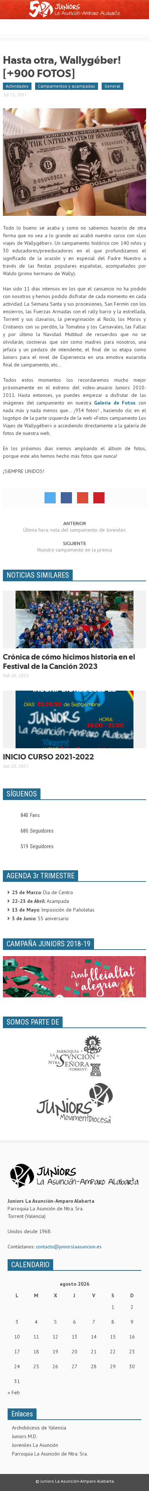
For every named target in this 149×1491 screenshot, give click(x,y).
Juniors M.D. (24, 1436)
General (112, 86)
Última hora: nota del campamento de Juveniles (74, 530)
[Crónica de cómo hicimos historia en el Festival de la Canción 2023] (74, 619)
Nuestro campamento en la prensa (74, 549)
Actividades (17, 86)
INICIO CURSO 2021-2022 (48, 756)
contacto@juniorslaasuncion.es (69, 1246)
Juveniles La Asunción (35, 1445)
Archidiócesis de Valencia (39, 1427)
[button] (27, 26)
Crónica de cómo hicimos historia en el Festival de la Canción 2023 (69, 661)
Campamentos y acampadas (66, 86)
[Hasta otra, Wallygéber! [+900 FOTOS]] (74, 161)
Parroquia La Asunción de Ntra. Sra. (50, 1453)
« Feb (14, 1392)
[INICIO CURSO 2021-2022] (74, 719)
